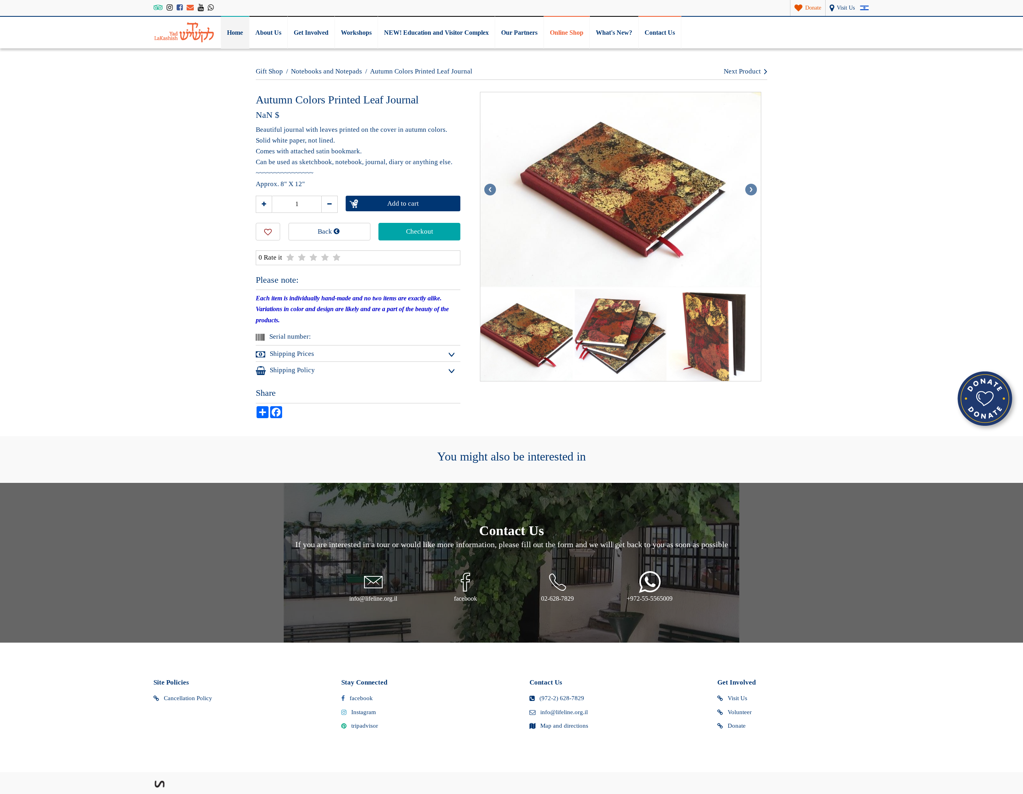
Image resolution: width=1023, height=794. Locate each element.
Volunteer (740, 712)
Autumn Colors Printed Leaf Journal (421, 71)
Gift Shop (269, 71)
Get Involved (311, 32)
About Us (268, 32)
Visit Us (737, 698)
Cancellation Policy (188, 698)
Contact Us (660, 32)
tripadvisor (364, 726)
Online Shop (566, 32)
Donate (737, 726)
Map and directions (564, 726)
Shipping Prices (292, 353)
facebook (361, 698)
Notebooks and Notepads (326, 71)
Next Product (742, 71)
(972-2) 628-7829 (561, 698)
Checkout (419, 231)
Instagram (363, 712)
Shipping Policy (292, 370)
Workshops (356, 32)
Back (326, 231)
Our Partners (519, 32)
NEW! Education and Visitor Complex (436, 32)
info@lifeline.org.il (564, 712)
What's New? (614, 32)
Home (235, 32)
